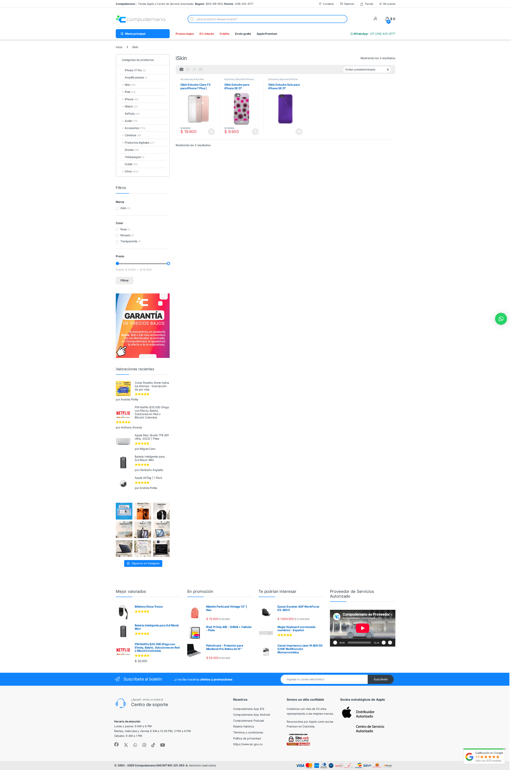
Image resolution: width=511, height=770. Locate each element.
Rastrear (349, 3)
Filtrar (125, 280)
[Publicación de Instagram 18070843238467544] (142, 511)
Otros (131, 171)
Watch (131, 106)
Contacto (328, 3)
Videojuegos (134, 157)
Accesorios (186, 79)
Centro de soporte (149, 704)
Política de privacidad (247, 738)
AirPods (132, 113)
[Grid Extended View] (187, 70)
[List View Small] (201, 70)
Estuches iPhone (245, 79)
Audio (131, 120)
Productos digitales (139, 142)
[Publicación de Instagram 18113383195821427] (142, 548)
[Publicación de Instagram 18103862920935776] (161, 511)
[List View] (194, 70)
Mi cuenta (389, 3)
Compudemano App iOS (248, 708)
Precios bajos (185, 33)
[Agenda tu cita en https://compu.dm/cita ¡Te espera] (124, 511)
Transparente (128, 241)
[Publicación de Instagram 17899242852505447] (124, 548)
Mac (130, 84)
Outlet (131, 164)
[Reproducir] (335, 643)
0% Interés (206, 33)
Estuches (199, 79)
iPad (130, 91)
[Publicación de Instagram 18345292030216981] (161, 530)
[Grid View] (181, 70)
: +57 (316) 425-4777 (374, 33)
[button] (501, 319)
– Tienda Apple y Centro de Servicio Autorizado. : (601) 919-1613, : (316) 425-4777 (184, 3)
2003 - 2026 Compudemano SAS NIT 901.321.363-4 (152, 765)
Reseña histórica (243, 726)
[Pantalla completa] (390, 643)
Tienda (369, 3)
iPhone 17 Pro (135, 70)
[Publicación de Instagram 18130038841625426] (161, 548)
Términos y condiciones (248, 732)
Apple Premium (267, 33)
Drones (132, 149)
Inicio (119, 47)
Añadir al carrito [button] (210, 131)
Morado (125, 235)
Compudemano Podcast (248, 720)
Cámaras (133, 135)
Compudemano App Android (251, 714)
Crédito (225, 33)
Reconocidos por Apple (302, 721)
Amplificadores (136, 77)
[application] (362, 628)
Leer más (299, 131)
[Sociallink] (116, 744)
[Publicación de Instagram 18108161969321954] (142, 530)
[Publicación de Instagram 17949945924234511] (124, 530)
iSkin (123, 208)
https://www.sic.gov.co (247, 744)
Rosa (123, 229)
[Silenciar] (384, 643)
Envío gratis (243, 33)
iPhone (131, 99)
